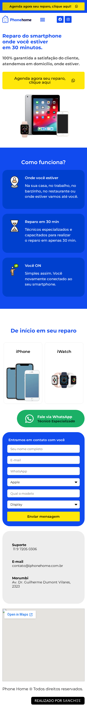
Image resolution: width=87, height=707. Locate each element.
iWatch (64, 351)
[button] (43, 19)
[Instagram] (68, 19)
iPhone (23, 351)
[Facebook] (60, 19)
